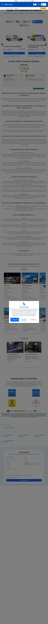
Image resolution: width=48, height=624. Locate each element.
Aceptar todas (15, 319)
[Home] (9, 4)
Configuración (33, 319)
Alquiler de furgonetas (9, 8)
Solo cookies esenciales (24, 320)
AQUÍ (34, 315)
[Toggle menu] (3, 4)
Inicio (2, 8)
